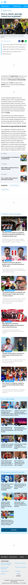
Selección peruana (14, 185)
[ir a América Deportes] (5, 2)
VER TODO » (14, 530)
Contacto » (3, 573)
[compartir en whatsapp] (26, 41)
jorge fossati (5, 189)
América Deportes (6, 41)
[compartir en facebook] (19, 41)
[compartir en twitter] (22, 41)
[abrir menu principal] (1, 2)
